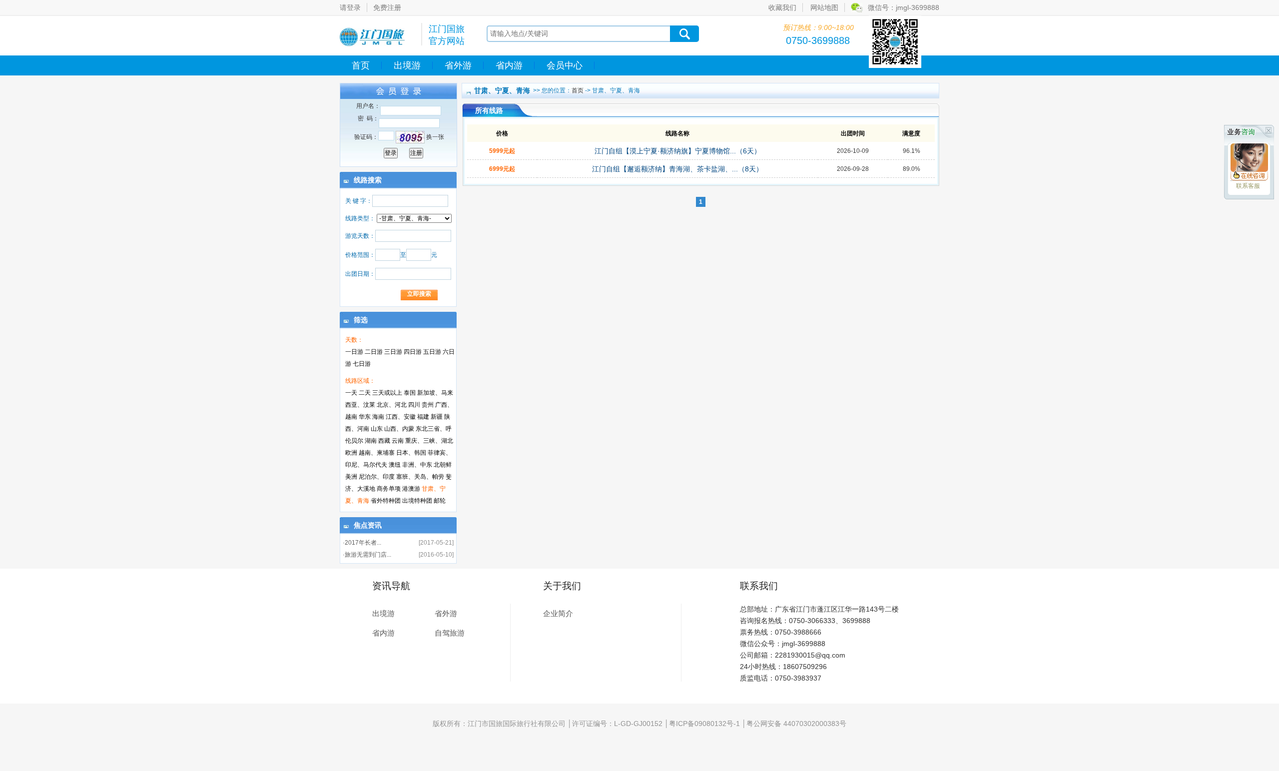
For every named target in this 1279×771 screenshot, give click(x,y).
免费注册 (387, 7)
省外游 (458, 65)
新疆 (437, 416)
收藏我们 (782, 7)
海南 (378, 416)
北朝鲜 (443, 464)
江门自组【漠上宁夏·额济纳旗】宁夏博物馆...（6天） (678, 151)
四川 (414, 404)
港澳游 (411, 488)
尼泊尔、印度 (377, 476)
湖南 (371, 440)
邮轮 (440, 500)
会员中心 (565, 65)
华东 (365, 416)
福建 (423, 416)
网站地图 (824, 7)
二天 (365, 392)
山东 (377, 428)
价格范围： (360, 254)
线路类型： (360, 218)
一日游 (354, 351)
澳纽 (395, 464)
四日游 (413, 351)
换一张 (435, 136)
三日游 (393, 351)
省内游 (509, 65)
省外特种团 (386, 500)
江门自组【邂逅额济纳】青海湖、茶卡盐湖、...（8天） (677, 169)
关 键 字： (358, 200)
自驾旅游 (450, 633)
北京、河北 (392, 404)
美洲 (351, 476)
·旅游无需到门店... (367, 554)
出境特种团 (417, 500)
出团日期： (360, 273)
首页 (361, 65)
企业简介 (558, 613)
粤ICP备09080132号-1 (704, 724)
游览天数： (360, 235)
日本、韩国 (411, 452)
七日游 (362, 363)
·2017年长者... (362, 542)
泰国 (410, 392)
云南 (398, 440)
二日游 (374, 351)
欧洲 (351, 452)
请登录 (350, 7)
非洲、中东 (417, 464)
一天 (351, 392)
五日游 (432, 351)
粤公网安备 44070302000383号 (796, 724)
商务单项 (389, 488)
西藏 (384, 440)
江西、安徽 (401, 416)
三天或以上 (387, 392)
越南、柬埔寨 (377, 452)
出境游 (407, 65)
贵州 (428, 404)
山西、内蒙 (399, 428)
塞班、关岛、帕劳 (420, 476)
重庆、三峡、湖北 (429, 440)
